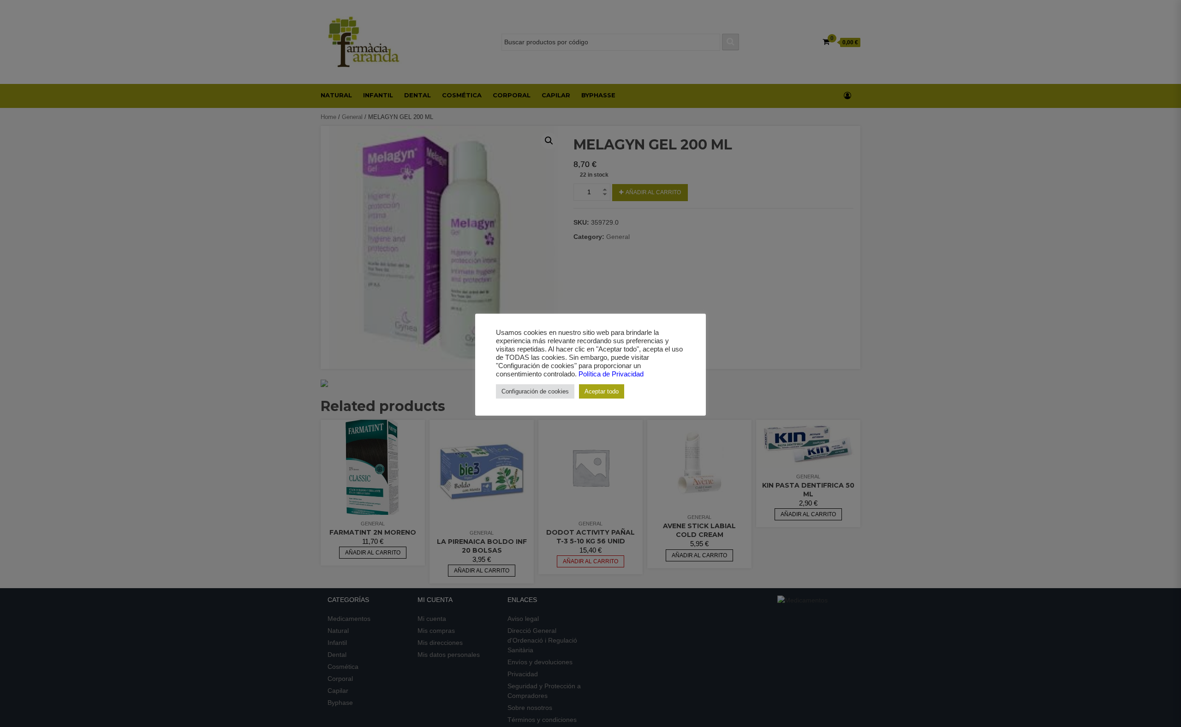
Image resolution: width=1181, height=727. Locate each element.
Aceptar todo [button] (602, 391)
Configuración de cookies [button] (535, 391)
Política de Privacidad (611, 374)
